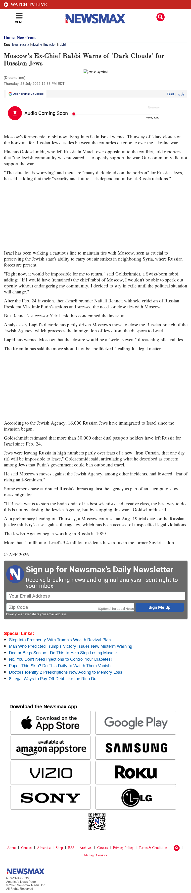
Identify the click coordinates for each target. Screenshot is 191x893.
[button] (160, 17)
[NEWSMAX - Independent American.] (95, 19)
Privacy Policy (123, 847)
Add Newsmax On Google (28, 93)
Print (170, 94)
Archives (86, 847)
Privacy (11, 614)
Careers (102, 847)
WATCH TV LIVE (29, 4)
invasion (50, 44)
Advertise (43, 847)
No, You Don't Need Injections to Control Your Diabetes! (60, 659)
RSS (71, 847)
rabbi (62, 44)
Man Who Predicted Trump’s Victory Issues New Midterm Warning (70, 646)
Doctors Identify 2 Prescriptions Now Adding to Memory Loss (65, 672)
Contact (26, 847)
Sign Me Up (159, 607)
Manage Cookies (95, 855)
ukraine (36, 44)
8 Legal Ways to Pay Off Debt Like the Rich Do (52, 678)
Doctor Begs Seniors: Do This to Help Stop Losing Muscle (63, 652)
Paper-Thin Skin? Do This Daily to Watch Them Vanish (59, 665)
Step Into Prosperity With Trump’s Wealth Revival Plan (60, 639)
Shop (59, 847)
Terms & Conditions (153, 847)
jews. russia (20, 44)
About (11, 847)
